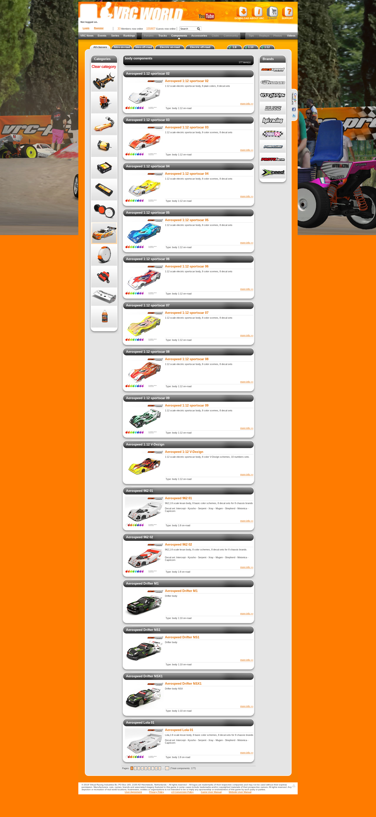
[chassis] (104, 81)
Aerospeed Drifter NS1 (143, 630)
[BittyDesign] (273, 95)
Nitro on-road (122, 47)
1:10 (250, 47)
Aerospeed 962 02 (139, 537)
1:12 (267, 47)
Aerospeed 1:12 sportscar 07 (148, 305)
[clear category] (104, 69)
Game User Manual (211, 792)
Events (102, 35)
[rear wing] (104, 296)
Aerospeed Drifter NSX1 (144, 676)
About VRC (257, 18)
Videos (291, 35)
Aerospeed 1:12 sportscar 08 (148, 351)
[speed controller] (104, 168)
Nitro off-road (143, 47)
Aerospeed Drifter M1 (142, 583)
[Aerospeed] (273, 69)
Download (242, 18)
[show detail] (144, 108)
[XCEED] (273, 172)
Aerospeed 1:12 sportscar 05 (148, 212)
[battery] (104, 189)
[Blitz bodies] (273, 108)
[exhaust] (104, 124)
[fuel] (104, 317)
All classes (100, 47)
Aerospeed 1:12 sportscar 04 (148, 166)
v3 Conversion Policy (182, 792)
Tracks (162, 35)
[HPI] (273, 121)
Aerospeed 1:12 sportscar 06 (148, 259)
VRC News (87, 35)
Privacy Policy (156, 792)
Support (287, 18)
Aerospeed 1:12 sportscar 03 (148, 120)
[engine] (104, 102)
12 (167, 768)
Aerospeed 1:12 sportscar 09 (148, 398)
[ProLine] (273, 146)
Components (179, 35)
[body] (104, 233)
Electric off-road (200, 47)
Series (115, 35)
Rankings (129, 35)
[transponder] (104, 276)
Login (86, 28)
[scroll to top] (293, 785)
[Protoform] (273, 159)
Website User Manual (240, 792)
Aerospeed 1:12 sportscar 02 (148, 73)
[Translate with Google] (294, 99)
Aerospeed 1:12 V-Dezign (145, 444)
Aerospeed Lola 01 (140, 722)
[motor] (104, 146)
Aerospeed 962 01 (139, 491)
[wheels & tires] (104, 211)
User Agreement (133, 792)
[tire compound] (104, 255)
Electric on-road (170, 47)
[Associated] (273, 82)
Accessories (199, 35)
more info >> (246, 103)
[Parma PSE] (273, 133)
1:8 (235, 47)
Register (99, 28)
